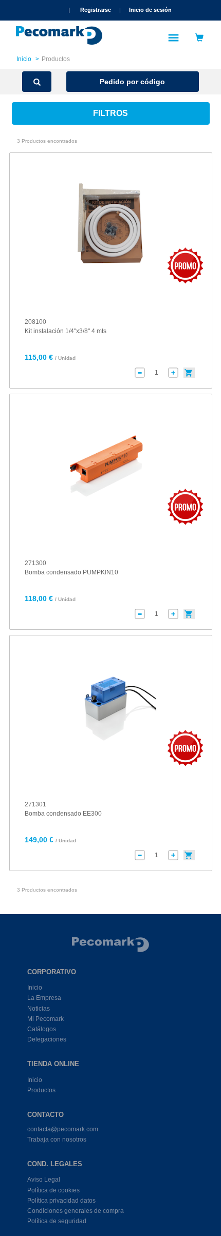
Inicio (23, 59)
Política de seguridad (56, 1221)
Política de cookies (53, 1190)
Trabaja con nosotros (56, 1139)
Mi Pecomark (45, 1018)
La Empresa (44, 997)
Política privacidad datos (61, 1200)
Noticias (38, 1008)
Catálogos (41, 1029)
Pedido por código (132, 82)
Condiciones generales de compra (75, 1210)
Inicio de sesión (150, 10)
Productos (41, 1090)
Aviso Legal (43, 1179)
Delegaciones (46, 1039)
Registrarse (95, 10)
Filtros (110, 113)
